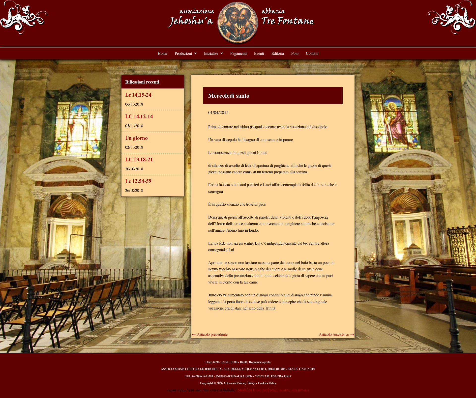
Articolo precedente (210, 334)
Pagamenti (238, 53)
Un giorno (136, 138)
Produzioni (183, 53)
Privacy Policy (246, 383)
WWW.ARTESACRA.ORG (273, 376)
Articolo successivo (336, 334)
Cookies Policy (267, 383)
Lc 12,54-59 (138, 181)
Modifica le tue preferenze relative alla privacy (273, 389)
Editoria (277, 53)
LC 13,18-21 (139, 159)
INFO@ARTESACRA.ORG (234, 376)
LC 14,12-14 (139, 116)
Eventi (259, 53)
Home (162, 53)
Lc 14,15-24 (138, 94)
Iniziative (211, 53)
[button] (185, 53)
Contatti (312, 53)
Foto (294, 53)
